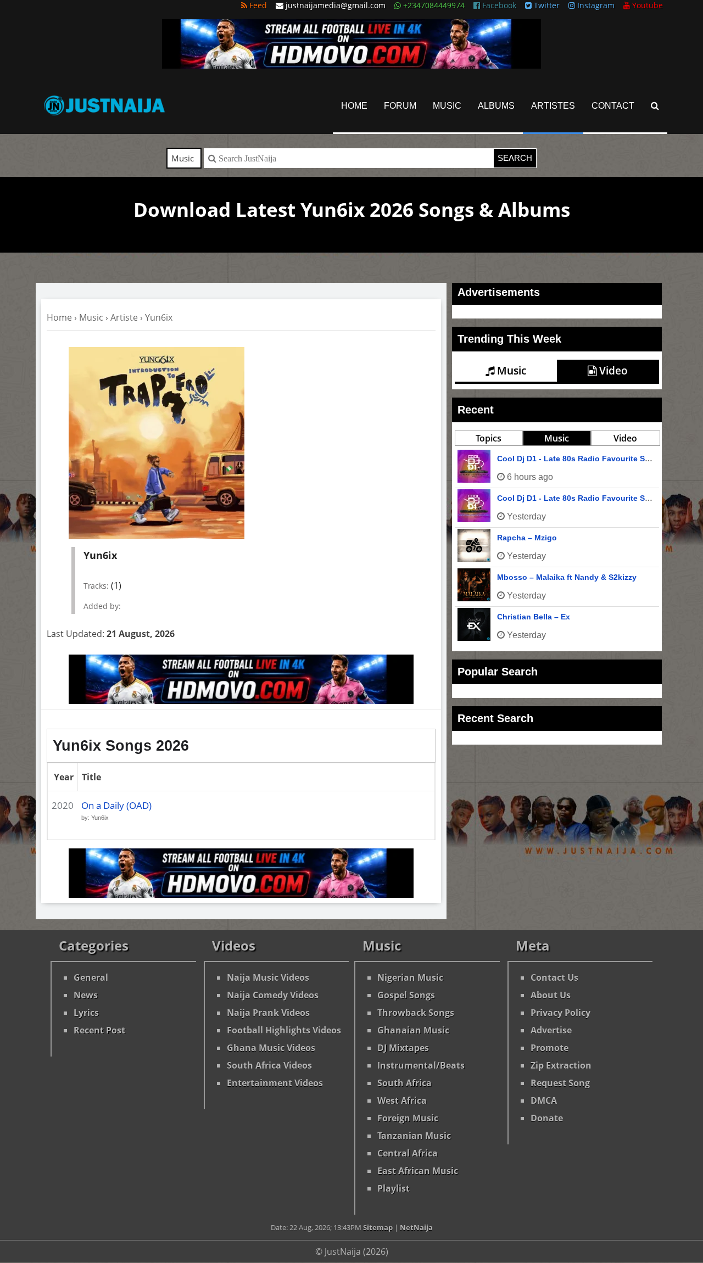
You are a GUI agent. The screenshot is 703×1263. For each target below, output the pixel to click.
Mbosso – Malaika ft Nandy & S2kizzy (567, 577)
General (91, 977)
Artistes (553, 105)
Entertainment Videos (275, 1083)
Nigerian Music (410, 977)
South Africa (404, 1083)
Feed (257, 5)
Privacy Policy (560, 1013)
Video (612, 370)
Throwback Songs (415, 1013)
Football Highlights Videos (284, 1030)
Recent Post (99, 1030)
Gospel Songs (406, 995)
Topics (488, 438)
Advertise (551, 1030)
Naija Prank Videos (268, 1013)
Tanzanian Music (414, 1136)
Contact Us (554, 977)
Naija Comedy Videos (273, 995)
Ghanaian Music (413, 1030)
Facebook (498, 5)
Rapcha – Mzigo (527, 537)
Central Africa (407, 1153)
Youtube (646, 5)
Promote (549, 1048)
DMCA (544, 1100)
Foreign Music (407, 1118)
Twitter (546, 5)
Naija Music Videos (268, 977)
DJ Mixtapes (403, 1048)
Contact (613, 105)
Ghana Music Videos (271, 1048)
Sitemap (378, 1227)
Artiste (124, 317)
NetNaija (416, 1227)
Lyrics (86, 1013)
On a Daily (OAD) (116, 805)
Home (354, 105)
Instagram (595, 5)
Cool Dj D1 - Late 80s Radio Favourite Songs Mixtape (596, 498)
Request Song (560, 1083)
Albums (496, 105)
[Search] (655, 105)
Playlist (393, 1188)
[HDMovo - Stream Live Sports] (351, 65)
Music (447, 105)
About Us (551, 995)
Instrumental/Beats (421, 1065)
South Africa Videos (269, 1065)
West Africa (402, 1100)
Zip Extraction (561, 1065)
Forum (400, 105)
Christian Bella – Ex (533, 616)
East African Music (417, 1171)
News (86, 995)
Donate (547, 1118)
